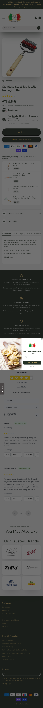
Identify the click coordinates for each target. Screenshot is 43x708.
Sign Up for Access (32, 362)
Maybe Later (32, 366)
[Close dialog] (42, 339)
